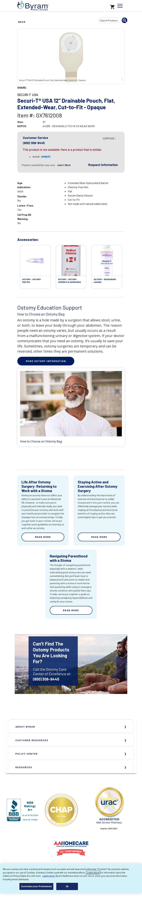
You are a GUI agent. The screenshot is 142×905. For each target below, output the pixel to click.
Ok (67, 886)
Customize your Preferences (36, 886)
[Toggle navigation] (120, 5)
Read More (43, 536)
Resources (23, 767)
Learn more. (93, 872)
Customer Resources (31, 740)
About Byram (25, 726)
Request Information (103, 165)
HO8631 (45, 156)
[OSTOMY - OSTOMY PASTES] (35, 260)
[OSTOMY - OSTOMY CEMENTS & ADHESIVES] (71, 260)
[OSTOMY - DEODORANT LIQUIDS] (107, 260)
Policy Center (26, 753)
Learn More (63, 165)
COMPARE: (109, 138)
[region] (71, 878)
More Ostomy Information (46, 361)
